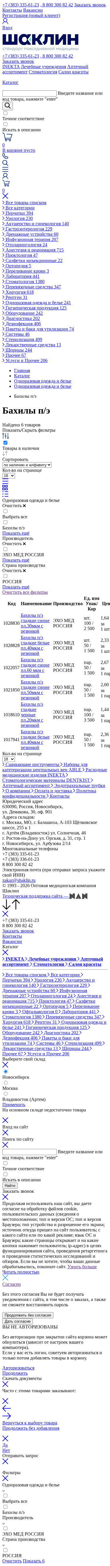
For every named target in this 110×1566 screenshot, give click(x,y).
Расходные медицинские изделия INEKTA (54, 772)
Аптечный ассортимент (26, 785)
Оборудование (23, 313)
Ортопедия (17, 265)
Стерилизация (23, 339)
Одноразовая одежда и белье (37, 302)
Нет (6, 1450)
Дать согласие (18, 1321)
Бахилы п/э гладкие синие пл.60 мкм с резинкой (35, 667)
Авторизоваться (18, 1367)
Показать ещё (15, 533)
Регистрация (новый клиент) (31, 15)
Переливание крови (26, 271)
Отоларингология (25, 244)
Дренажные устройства (31, 234)
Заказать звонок (90, 4)
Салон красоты (73, 71)
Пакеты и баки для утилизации (39, 328)
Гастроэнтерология (28, 228)
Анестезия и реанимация (34, 249)
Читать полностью (20, 1271)
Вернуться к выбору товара (29, 1422)
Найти (10, 1185)
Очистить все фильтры (25, 592)
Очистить (12, 1560)
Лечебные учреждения (43, 66)
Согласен (11, 1284)
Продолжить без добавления (30, 1428)
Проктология (21, 255)
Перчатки (18, 213)
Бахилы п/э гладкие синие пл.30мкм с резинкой (35, 623)
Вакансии (33, 10)
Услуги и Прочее (26, 360)
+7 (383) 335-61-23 (20, 4)
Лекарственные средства (32, 344)
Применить (13, 1104)
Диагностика (22, 318)
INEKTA (11, 66)
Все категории (19, 207)
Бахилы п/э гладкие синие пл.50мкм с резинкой (35, 689)
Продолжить (15, 1373)
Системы (17, 334)
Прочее (15, 355)
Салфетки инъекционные (33, 260)
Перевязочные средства (32, 286)
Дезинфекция (22, 323)
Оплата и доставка (53, 790)
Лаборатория (22, 276)
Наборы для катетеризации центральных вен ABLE (44, 767)
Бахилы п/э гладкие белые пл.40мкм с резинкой (35, 645)
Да (5, 1445)
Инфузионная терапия (31, 239)
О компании (17, 790)
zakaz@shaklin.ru (18, 880)
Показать (34, 1560)
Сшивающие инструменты (32, 764)
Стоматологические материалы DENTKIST (46, 780)
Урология (18, 218)
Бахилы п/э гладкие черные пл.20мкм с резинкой (32, 715)
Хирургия (19, 292)
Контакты (12, 10)
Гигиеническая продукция (35, 307)
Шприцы (18, 349)
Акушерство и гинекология (36, 223)
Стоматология (43, 71)
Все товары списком (25, 202)
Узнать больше (82, 1266)
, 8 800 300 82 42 (56, 4)
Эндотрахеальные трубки (79, 785)
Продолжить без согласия (28, 1315)
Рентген (16, 297)
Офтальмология (39, 1011)
